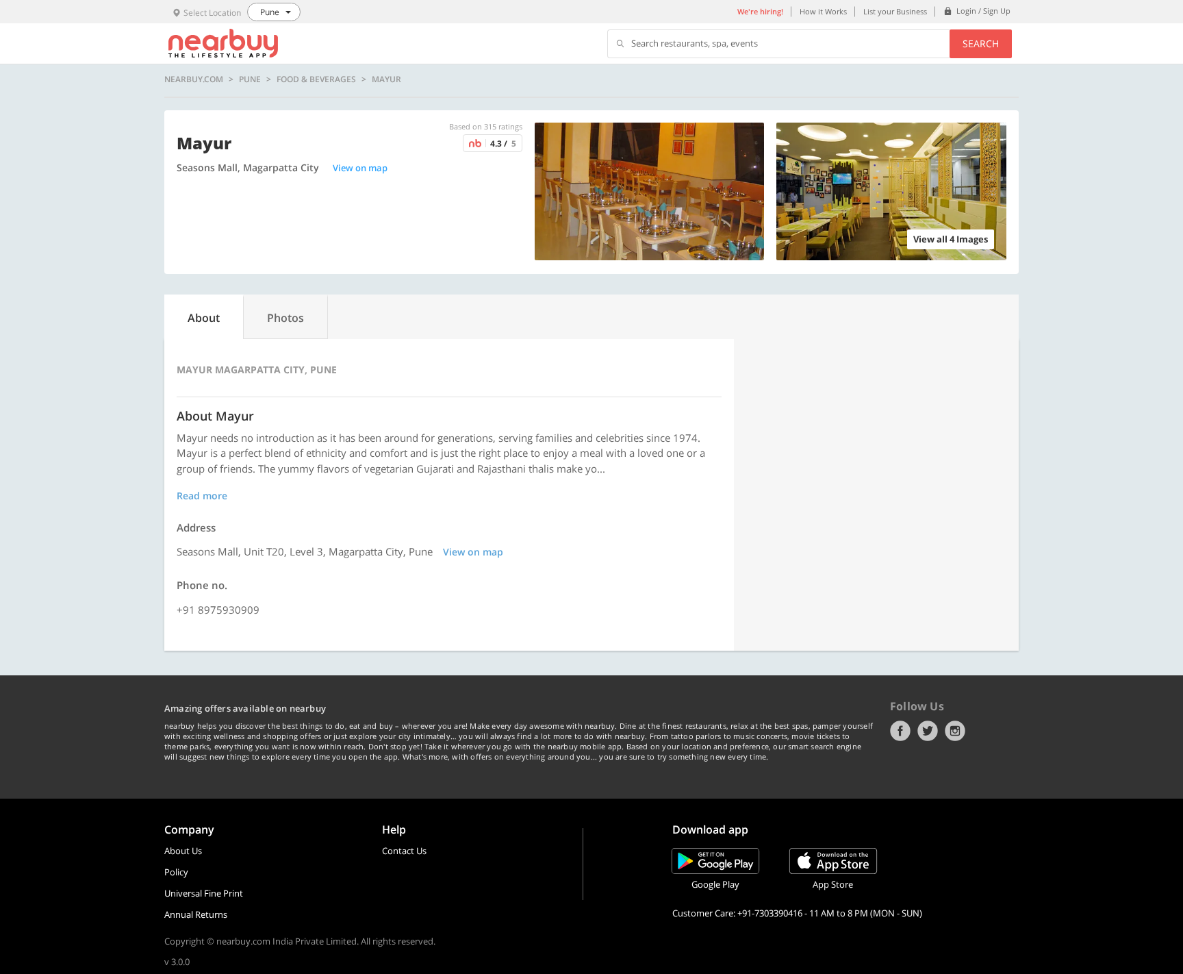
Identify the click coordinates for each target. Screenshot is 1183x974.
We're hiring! (760, 11)
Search (981, 43)
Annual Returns (195, 914)
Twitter (927, 731)
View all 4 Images (950, 239)
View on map (360, 168)
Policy (176, 872)
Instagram (955, 731)
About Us (183, 851)
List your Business (895, 11)
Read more (202, 495)
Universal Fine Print (203, 893)
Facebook (900, 731)
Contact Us (404, 851)
